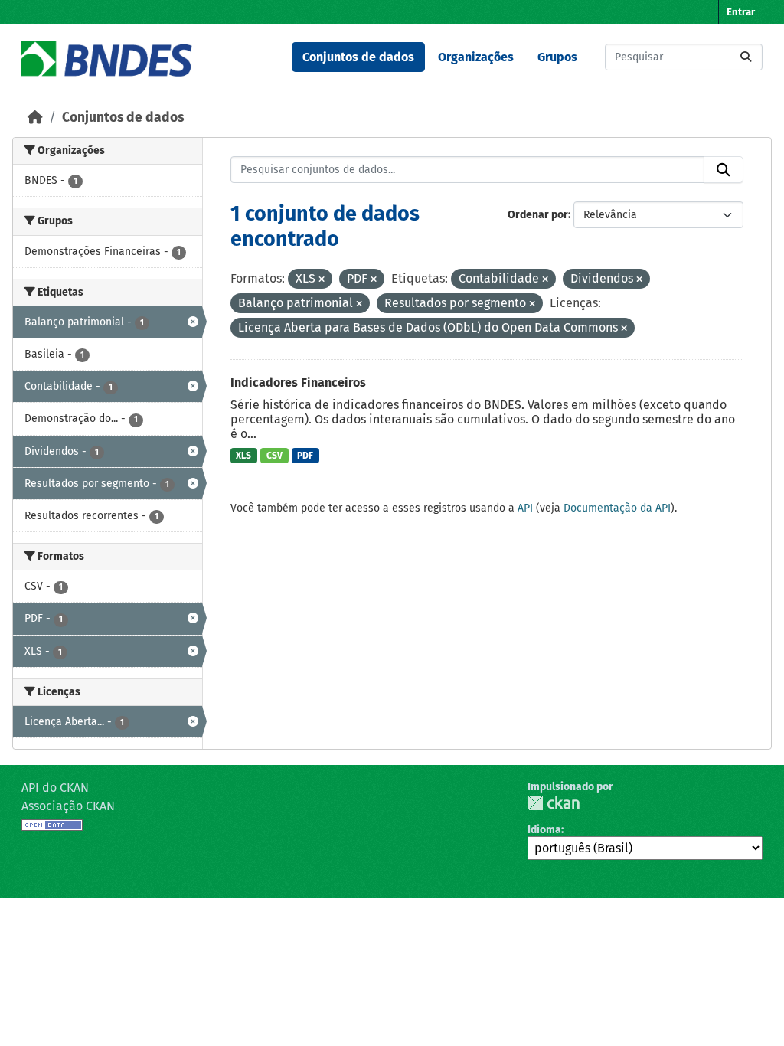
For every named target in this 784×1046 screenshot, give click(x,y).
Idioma (544, 829)
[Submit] (745, 57)
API (525, 508)
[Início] (35, 118)
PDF (305, 455)
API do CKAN (55, 787)
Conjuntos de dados (358, 57)
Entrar (741, 12)
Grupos (557, 57)
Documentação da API (617, 508)
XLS (243, 455)
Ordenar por (538, 214)
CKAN (554, 803)
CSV (274, 455)
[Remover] (321, 280)
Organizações (476, 57)
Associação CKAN (68, 806)
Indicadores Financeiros (298, 382)
